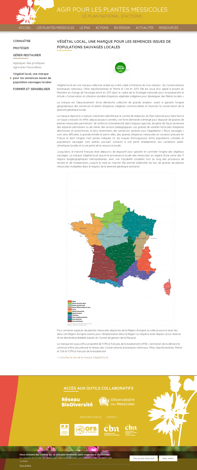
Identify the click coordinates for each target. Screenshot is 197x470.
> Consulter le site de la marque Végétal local (82, 357)
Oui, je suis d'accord (143, 458)
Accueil (25, 28)
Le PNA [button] (85, 28)
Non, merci (168, 458)
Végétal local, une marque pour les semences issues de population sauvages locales (32, 78)
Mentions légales (90, 417)
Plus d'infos (25, 465)
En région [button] (122, 28)
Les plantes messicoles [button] (55, 28)
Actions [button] (102, 28)
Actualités (144, 28)
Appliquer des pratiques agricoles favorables (29, 65)
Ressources (168, 28)
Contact (111, 417)
